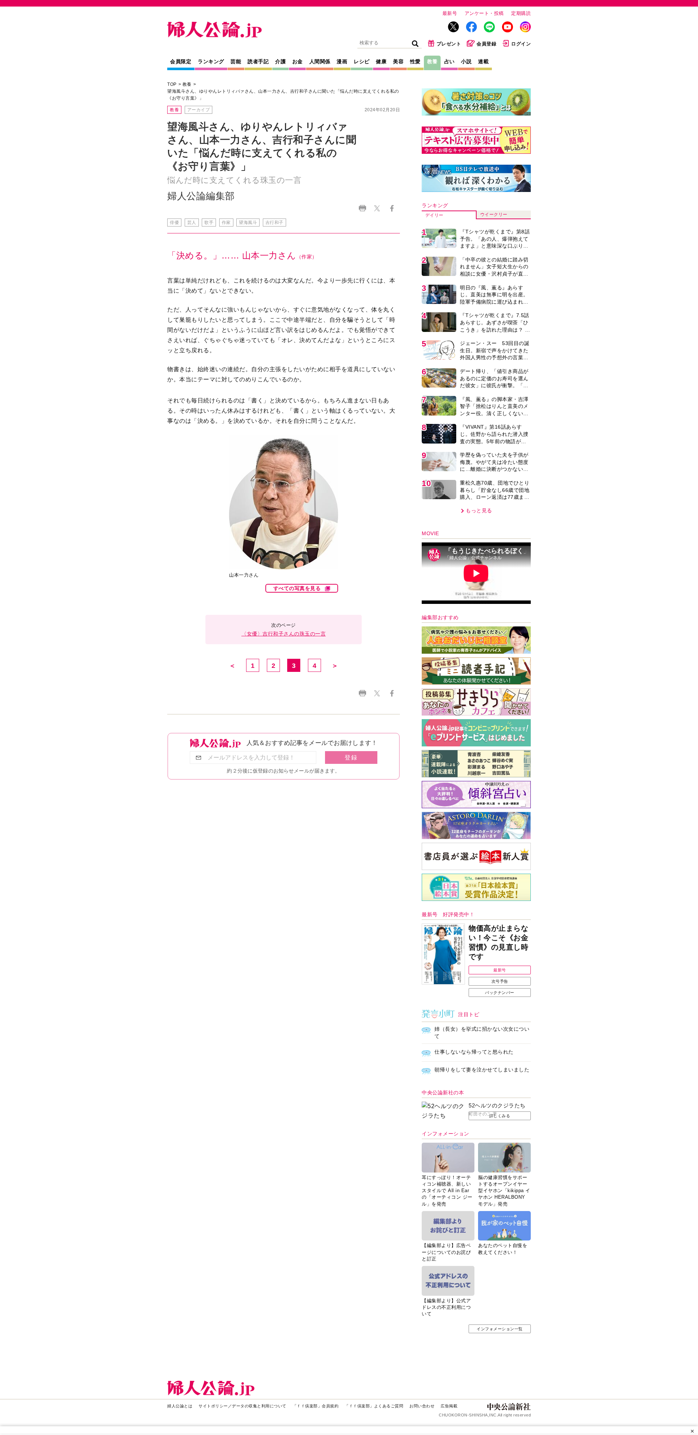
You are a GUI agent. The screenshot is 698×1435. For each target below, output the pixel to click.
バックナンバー (499, 992)
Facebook (391, 208)
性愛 (415, 61)
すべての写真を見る (297, 588)
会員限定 (180, 61)
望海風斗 (248, 222)
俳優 (174, 222)
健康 (381, 61)
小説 (466, 61)
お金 (297, 61)
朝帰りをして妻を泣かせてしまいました (481, 1070)
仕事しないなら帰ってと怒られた (474, 1052)
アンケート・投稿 (484, 13)
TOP (172, 84)
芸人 (191, 222)
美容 (398, 61)
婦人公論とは (179, 1406)
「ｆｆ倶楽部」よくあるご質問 (374, 1406)
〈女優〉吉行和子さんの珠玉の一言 (283, 634)
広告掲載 (449, 1406)
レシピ (362, 61)
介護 (280, 61)
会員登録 (486, 44)
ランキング (211, 61)
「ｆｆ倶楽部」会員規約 (316, 1406)
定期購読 (521, 13)
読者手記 (258, 61)
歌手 (208, 222)
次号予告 (500, 981)
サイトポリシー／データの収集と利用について (242, 1406)
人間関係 (319, 61)
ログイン (521, 44)
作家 (226, 222)
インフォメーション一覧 (500, 1329)
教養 (432, 61)
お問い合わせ (421, 1406)
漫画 (342, 61)
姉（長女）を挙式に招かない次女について (481, 1032)
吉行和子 (274, 222)
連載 (483, 61)
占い (449, 61)
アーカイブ (198, 109)
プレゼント (449, 44)
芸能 (235, 61)
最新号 (449, 13)
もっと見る (479, 510)
